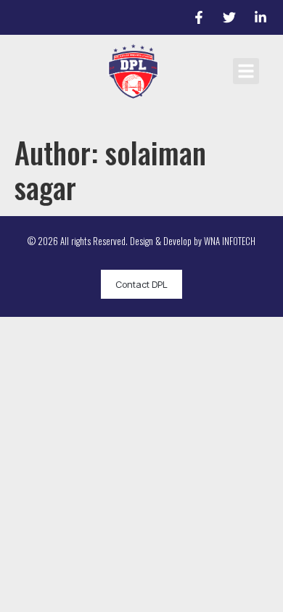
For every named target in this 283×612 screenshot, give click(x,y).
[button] (246, 71)
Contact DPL (141, 284)
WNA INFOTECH (229, 240)
